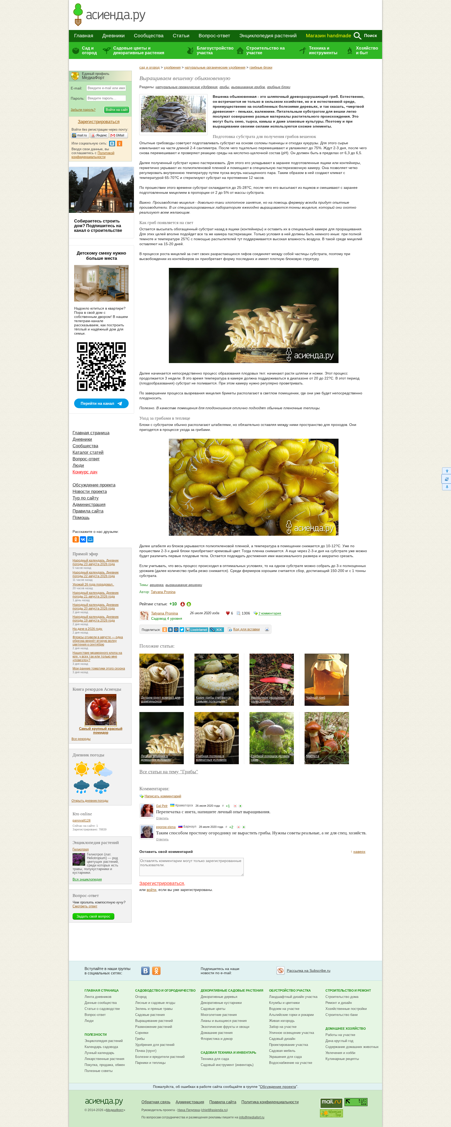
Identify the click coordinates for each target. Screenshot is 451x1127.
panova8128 (82, 820)
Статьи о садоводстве (102, 1009)
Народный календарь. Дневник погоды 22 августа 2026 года (95, 574)
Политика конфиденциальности (270, 1102)
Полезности (96, 1034)
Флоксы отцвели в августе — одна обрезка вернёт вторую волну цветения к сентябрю (98, 640)
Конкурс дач (85, 471)
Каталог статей (88, 452)
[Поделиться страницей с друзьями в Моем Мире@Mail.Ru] (176, 629)
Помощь (81, 517)
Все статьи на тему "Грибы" (168, 771)
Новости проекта (90, 491)
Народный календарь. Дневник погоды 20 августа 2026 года (95, 606)
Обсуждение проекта (94, 485)
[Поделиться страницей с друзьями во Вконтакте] (170, 629)
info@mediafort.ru (251, 1117)
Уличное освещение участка (291, 1033)
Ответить (162, 818)
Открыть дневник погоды (90, 801)
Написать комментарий (163, 796)
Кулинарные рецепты (342, 1059)
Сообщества (149, 35)
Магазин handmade (328, 35)
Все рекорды (81, 739)
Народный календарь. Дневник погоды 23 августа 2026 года (95, 562)
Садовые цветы (213, 1009)
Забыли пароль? (83, 110)
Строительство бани (341, 1015)
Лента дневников (98, 997)
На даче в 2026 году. (88, 629)
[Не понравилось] (235, 806)
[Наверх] (446, 470)
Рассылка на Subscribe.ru (308, 970)
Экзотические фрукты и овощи (225, 1027)
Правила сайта (88, 511)
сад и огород (149, 67)
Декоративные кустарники (221, 1003)
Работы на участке (340, 1035)
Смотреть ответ (85, 906)
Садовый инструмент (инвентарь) (227, 1065)
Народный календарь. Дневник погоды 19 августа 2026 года (95, 618)
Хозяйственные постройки (346, 1009)
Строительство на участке (265, 50)
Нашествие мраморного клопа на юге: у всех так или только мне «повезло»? (97, 656)
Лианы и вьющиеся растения (224, 1021)
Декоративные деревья (219, 997)
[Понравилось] (240, 806)
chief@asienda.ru (214, 1110)
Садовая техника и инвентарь (228, 1052)
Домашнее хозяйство (345, 1028)
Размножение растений (153, 1027)
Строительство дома (341, 997)
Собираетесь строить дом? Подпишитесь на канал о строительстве (98, 226)
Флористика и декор (217, 1039)
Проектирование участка (288, 1045)
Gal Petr (162, 806)
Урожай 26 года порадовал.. (93, 584)
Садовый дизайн (282, 1039)
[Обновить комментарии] (446, 479)
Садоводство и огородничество (165, 990)
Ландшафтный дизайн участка (293, 997)
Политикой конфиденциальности (93, 155)
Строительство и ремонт (348, 990)
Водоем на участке (284, 1009)
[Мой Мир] (90, 539)
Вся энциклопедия (87, 879)
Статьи (181, 35)
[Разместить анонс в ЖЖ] (216, 629)
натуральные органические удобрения (215, 67)
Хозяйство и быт (367, 50)
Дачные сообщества (101, 1003)
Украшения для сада (285, 1057)
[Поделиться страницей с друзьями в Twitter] (182, 629)
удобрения (172, 67)
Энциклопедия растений (268, 35)
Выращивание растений (154, 1021)
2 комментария (270, 613)
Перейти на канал (97, 403)
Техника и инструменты (323, 50)
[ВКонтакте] (83, 539)
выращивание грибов (248, 87)
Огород (141, 997)
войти (151, 890)
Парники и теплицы (150, 1063)
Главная (83, 35)
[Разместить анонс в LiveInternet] (196, 629)
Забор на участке (282, 1027)
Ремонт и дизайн (338, 1003)
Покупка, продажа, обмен (105, 1065)
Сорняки (141, 1033)
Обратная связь (155, 1102)
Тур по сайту (86, 498)
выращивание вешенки (183, 585)
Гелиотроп (81, 849)
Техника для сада (215, 1059)
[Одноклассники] (76, 539)
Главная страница (91, 432)
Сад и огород (89, 50)
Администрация (89, 504)
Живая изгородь (282, 1021)
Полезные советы (98, 1071)
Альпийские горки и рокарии (291, 1015)
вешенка (156, 585)
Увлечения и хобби (340, 1053)
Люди (78, 465)
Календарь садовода (101, 1047)
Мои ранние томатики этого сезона (99, 668)
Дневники (113, 35)
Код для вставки (246, 629)
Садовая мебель (282, 1051)
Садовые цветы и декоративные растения (138, 50)
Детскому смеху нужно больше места (101, 256)
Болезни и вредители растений (160, 1057)
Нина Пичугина (188, 1110)
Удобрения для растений (154, 1045)
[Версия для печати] (267, 630)
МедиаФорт (114, 1110)
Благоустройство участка (215, 50)
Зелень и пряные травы (154, 1009)
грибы (224, 87)
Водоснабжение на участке (290, 1063)
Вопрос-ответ (214, 35)
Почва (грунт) (145, 1051)
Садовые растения (150, 1015)
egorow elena (166, 827)
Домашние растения (217, 1033)
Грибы (140, 1039)
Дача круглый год (339, 1041)
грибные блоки (261, 67)
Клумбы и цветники (284, 1003)
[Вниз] (446, 487)
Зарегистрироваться (161, 883)
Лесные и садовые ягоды (155, 1003)
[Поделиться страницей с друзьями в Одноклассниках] (164, 629)
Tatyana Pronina (163, 592)
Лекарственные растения (104, 1059)
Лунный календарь (99, 1053)
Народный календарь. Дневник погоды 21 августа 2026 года (95, 594)
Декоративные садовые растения (232, 990)
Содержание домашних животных (352, 1047)
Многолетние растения (219, 1015)
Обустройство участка (290, 990)
